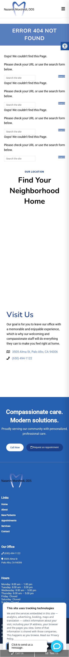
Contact (5, 531)
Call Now (15, 447)
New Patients (8, 515)
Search (61, 76)
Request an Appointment (45, 447)
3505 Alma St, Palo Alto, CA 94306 (35, 351)
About (4, 509)
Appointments (8, 520)
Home (4, 504)
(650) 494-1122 (22, 358)
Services (5, 526)
